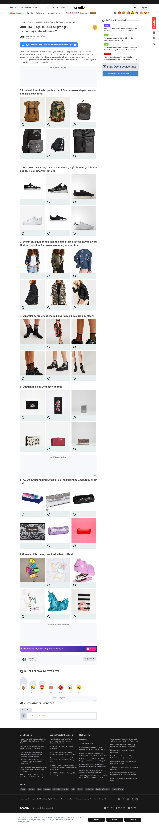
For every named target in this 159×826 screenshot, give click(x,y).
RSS (105, 799)
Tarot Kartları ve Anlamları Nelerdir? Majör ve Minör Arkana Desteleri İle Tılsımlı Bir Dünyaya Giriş (124, 741)
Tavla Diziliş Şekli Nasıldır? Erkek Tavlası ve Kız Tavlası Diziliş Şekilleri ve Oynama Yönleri (93, 777)
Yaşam (107, 25)
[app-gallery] (133, 808)
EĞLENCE (46, 8)
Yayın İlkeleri (94, 799)
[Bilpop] (128, 13)
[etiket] (95, 27)
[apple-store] (109, 808)
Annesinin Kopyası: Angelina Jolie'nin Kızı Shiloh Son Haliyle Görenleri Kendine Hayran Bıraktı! (63, 767)
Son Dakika (89, 789)
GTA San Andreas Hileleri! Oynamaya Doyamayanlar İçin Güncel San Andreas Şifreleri (123, 774)
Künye (101, 799)
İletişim (67, 799)
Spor (106, 35)
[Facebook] (123, 799)
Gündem (107, 54)
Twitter (23, 789)
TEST (17, 8)
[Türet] (119, 13)
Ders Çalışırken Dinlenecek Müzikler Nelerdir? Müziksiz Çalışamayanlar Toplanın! (122, 758)
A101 (73, 789)
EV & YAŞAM (26, 8)
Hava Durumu (83, 739)
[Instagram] (119, 799)
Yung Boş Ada (36, 36)
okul (93, 54)
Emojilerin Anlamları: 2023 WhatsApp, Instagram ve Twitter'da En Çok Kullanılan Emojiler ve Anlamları (93, 766)
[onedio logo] (79, 7)
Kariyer (72, 799)
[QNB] (115, 13)
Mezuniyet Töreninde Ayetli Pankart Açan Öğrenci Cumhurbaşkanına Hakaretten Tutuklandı (61, 741)
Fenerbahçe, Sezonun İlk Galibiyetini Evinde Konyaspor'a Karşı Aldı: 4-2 (120, 39)
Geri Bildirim (32, 799)
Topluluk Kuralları (53, 799)
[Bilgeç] (124, 13)
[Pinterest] (137, 799)
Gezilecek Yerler (117, 789)
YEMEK (55, 8)
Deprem (31, 789)
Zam (39, 789)
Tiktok (80, 789)
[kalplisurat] (145, 13)
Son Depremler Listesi (86, 743)
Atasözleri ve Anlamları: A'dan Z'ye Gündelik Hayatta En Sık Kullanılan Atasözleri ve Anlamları (90, 772)
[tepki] (23, 687)
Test (29, 22)
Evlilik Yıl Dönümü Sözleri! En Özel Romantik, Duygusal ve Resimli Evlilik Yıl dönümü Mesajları (92, 749)
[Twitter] (128, 799)
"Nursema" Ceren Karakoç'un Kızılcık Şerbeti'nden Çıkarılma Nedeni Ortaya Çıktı (62, 760)
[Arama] (135, 7)
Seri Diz (93, 13)
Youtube (47, 789)
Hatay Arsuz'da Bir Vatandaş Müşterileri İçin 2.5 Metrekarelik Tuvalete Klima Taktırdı (120, 30)
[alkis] (141, 13)
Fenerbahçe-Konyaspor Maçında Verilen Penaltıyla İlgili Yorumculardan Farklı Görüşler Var (33, 769)
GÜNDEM (36, 8)
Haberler (23, 22)
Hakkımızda (24, 799)
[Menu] (11, 7)
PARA (63, 8)
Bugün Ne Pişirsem (102, 789)
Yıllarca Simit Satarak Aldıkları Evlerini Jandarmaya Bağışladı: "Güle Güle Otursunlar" (121, 58)
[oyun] (137, 13)
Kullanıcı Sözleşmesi (82, 799)
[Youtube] (132, 799)
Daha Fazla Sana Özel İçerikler (119, 74)
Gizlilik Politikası (42, 799)
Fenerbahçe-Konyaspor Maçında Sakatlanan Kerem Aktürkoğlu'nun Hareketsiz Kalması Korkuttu (120, 49)
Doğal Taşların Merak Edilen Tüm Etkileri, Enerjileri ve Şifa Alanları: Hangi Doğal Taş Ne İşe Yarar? (92, 761)
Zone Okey (84, 13)
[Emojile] (132, 13)
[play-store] (121, 808)
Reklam (62, 799)
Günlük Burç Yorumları (60, 789)
